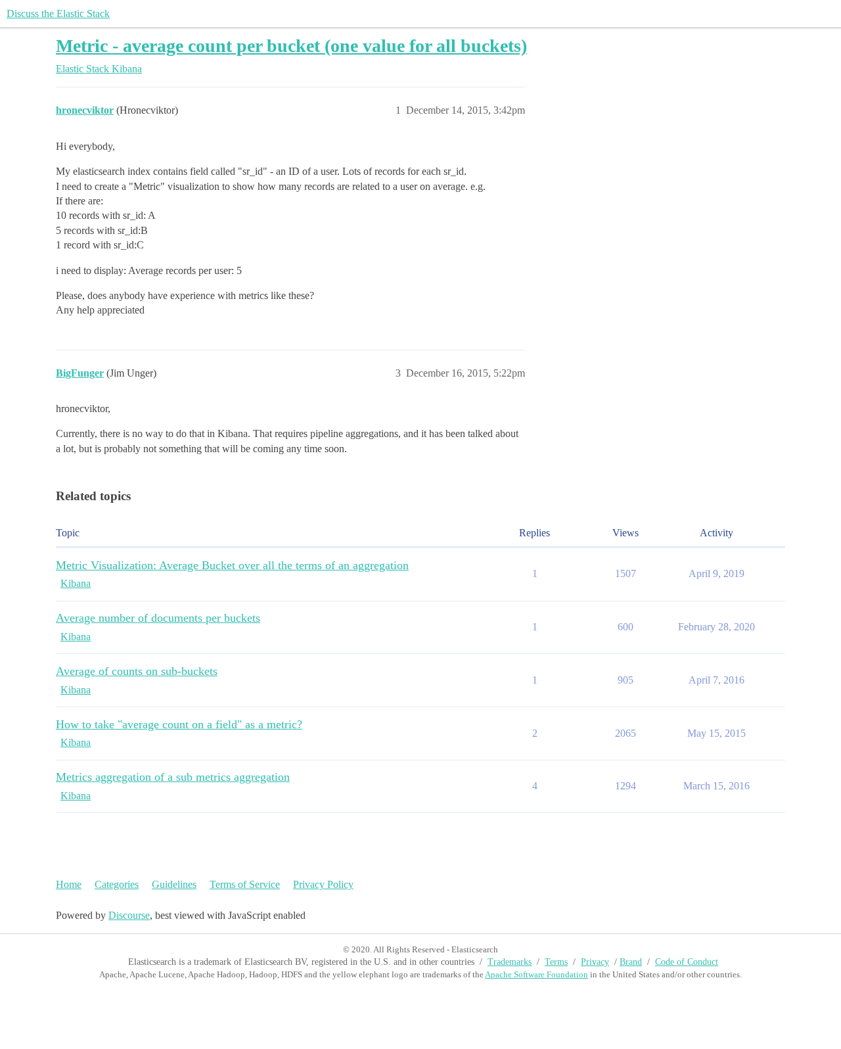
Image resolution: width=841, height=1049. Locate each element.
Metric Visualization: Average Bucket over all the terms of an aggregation (232, 565)
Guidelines (174, 884)
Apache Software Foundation (536, 974)
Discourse (129, 915)
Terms (556, 962)
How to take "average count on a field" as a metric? (179, 724)
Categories (117, 884)
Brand (631, 962)
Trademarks (510, 962)
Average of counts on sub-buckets (136, 671)
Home (68, 884)
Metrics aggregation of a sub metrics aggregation (173, 776)
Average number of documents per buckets (158, 617)
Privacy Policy (323, 884)
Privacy (595, 962)
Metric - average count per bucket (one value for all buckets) (291, 45)
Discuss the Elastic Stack (58, 13)
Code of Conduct (686, 962)
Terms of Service (245, 884)
